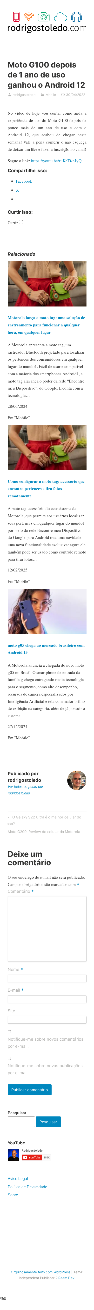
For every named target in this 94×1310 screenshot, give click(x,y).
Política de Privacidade (27, 1187)
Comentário (21, 892)
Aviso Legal (18, 1179)
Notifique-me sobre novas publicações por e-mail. (45, 1069)
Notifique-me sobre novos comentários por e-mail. (45, 1043)
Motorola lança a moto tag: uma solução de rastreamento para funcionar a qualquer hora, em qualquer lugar (46, 325)
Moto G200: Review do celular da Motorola (44, 832)
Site (11, 1010)
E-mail (16, 990)
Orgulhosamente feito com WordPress (40, 1272)
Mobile (51, 95)
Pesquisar (17, 1113)
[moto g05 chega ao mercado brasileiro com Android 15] (47, 632)
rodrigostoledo (24, 95)
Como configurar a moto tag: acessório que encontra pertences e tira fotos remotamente (46, 488)
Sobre (13, 1195)
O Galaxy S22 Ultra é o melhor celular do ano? (44, 820)
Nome (15, 970)
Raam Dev (66, 1278)
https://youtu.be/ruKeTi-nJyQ (56, 160)
